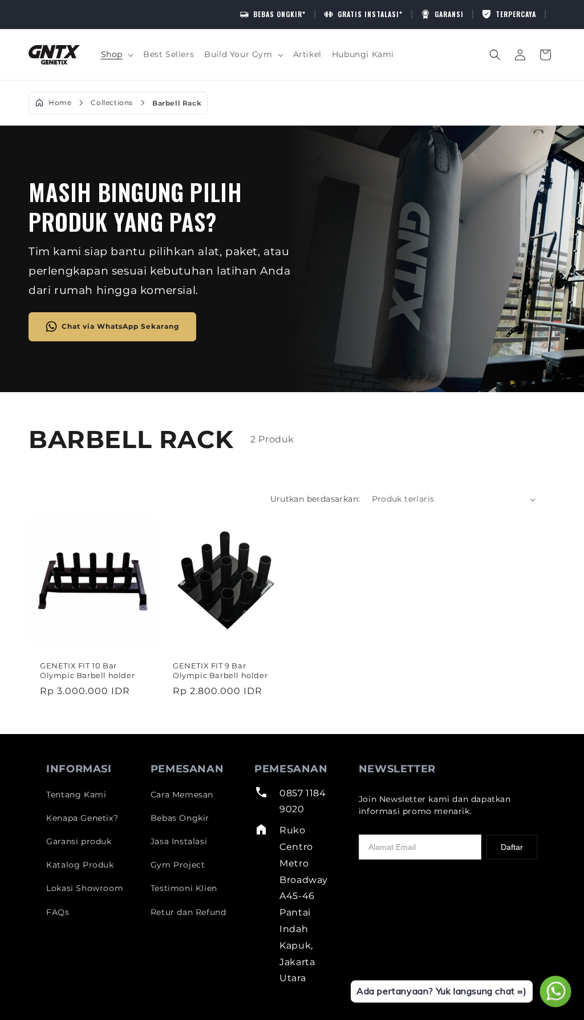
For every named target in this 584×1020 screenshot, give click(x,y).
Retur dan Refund (188, 912)
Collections (112, 102)
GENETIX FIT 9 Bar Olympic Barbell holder (220, 670)
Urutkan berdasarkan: (315, 499)
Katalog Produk (79, 865)
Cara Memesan (182, 794)
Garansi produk (78, 841)
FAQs (57, 912)
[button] (117, 54)
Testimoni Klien (184, 888)
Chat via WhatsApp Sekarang (120, 325)
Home (59, 103)
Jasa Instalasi (179, 841)
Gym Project (178, 865)
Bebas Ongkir (180, 818)
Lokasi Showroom (84, 888)
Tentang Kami (76, 794)
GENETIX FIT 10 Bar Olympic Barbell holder (87, 670)
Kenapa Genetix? (82, 818)
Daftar (512, 847)
